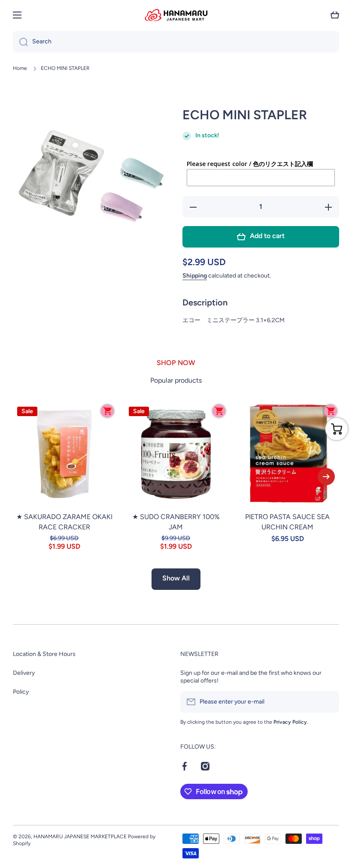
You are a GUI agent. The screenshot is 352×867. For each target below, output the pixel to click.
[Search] (20, 41)
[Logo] (176, 15)
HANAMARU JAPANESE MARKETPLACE (80, 837)
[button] (335, 15)
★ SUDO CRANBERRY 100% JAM (176, 522)
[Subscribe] (328, 702)
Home (20, 68)
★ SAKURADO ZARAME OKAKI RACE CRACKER (64, 522)
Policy (21, 691)
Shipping (194, 275)
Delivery (24, 673)
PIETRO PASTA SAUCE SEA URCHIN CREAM (287, 522)
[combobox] (176, 41)
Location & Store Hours (44, 654)
